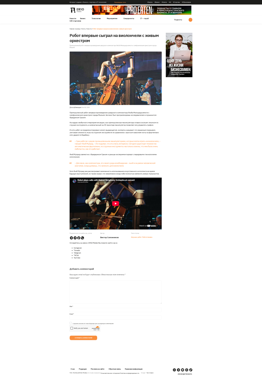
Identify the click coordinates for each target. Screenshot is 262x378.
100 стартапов (75, 21)
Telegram (77, 253)
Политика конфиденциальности (129, 373)
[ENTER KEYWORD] (190, 20)
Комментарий (75, 278)
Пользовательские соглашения (110, 373)
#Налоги (164, 2)
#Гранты (149, 2)
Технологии (96, 18)
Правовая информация (133, 369)
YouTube (77, 258)
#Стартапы (176, 2)
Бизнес (82, 18)
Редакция (82, 369)
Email (72, 314)
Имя (71, 306)
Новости (73, 18)
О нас (73, 369)
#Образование (186, 2)
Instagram (78, 248)
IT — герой (144, 18)
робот (140, 237)
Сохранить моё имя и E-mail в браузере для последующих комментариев (93, 323)
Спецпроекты (128, 18)
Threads (77, 250)
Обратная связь (115, 369)
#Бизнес (157, 2)
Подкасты (178, 20)
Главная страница (75, 29)
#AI (170, 2)
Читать (83, 29)
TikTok (76, 255)
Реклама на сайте (97, 369)
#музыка (134, 237)
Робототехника (147, 237)
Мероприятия (112, 18)
